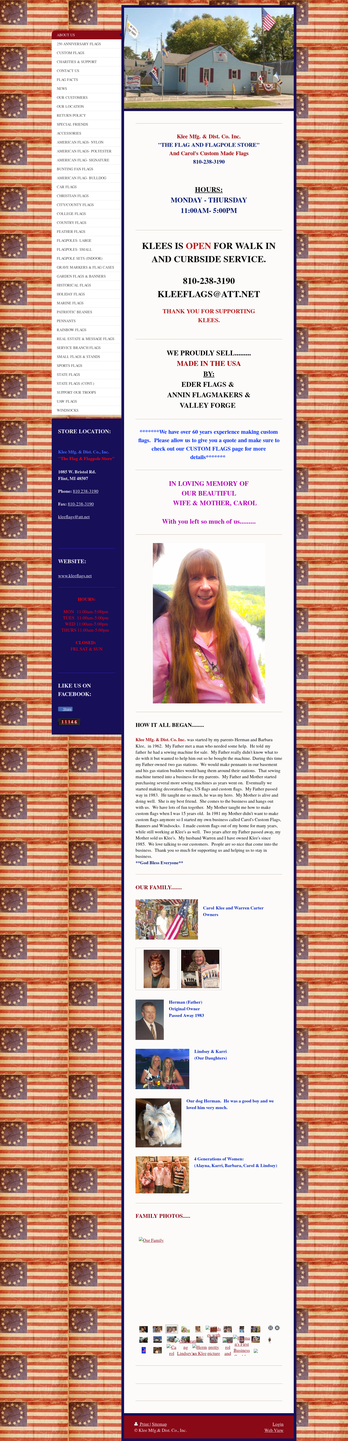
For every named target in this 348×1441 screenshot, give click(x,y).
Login (278, 1424)
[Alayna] (185, 1329)
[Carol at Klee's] (241, 1329)
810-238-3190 (81, 504)
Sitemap (159, 1424)
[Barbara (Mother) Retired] (157, 969)
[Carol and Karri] (228, 1350)
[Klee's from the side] (171, 1339)
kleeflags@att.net (74, 516)
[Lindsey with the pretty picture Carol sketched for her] (214, 1350)
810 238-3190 (85, 491)
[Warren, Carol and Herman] (199, 1339)
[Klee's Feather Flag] (270, 1339)
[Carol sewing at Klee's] (255, 1329)
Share (67, 709)
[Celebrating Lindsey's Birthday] (185, 1350)
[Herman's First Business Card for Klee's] (241, 1350)
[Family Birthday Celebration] (228, 1329)
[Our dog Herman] (199, 1329)
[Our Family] (157, 1329)
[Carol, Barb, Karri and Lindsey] (157, 1350)
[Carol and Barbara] (209, 1286)
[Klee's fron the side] (157, 1339)
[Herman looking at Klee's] (143, 1339)
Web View (274, 1430)
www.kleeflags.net (75, 575)
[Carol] (172, 1350)
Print (144, 1424)
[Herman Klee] (199, 1350)
